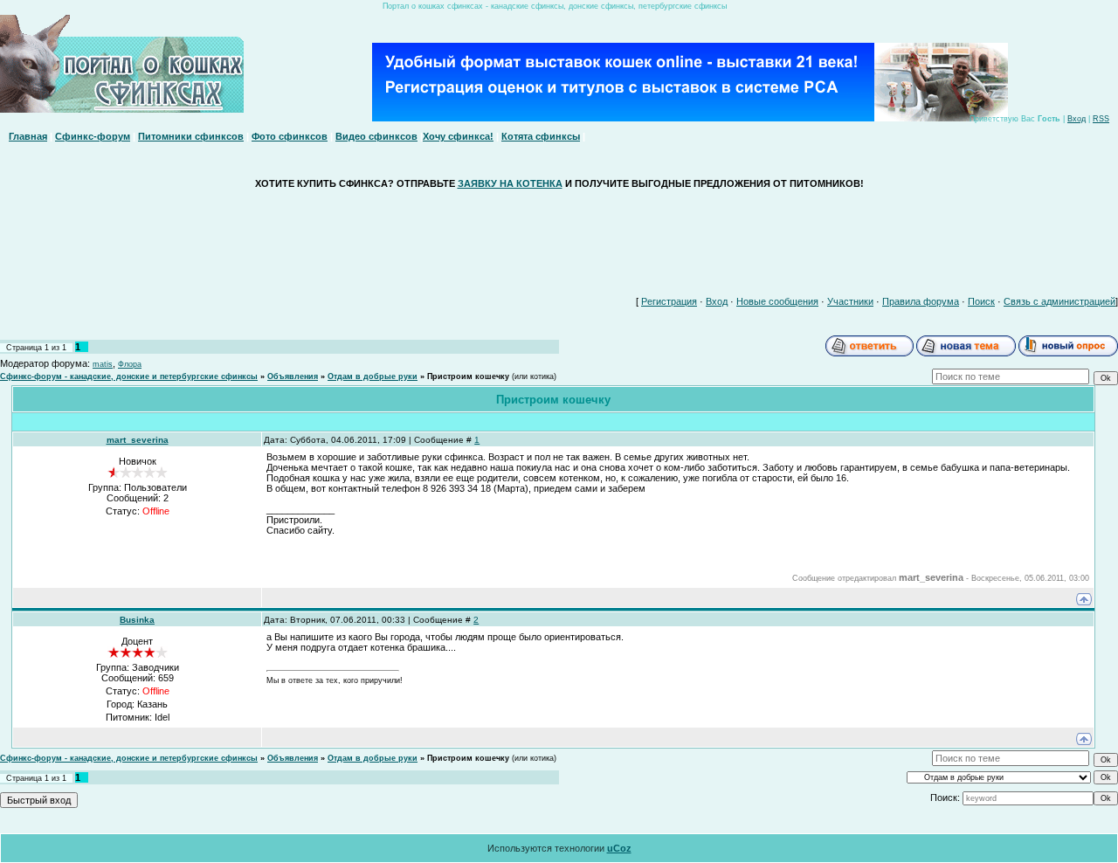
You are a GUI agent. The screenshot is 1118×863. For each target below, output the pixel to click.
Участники (850, 301)
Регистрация (669, 301)
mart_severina (138, 440)
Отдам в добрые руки (373, 376)
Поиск (981, 301)
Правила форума (920, 301)
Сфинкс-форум (92, 136)
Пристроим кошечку (468, 376)
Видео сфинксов (376, 136)
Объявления (292, 376)
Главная (28, 136)
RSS (1101, 118)
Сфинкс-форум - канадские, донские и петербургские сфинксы (129, 376)
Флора (129, 364)
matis (103, 364)
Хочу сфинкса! (458, 136)
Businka (137, 620)
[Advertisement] (559, 238)
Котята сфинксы (540, 136)
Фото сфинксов (290, 136)
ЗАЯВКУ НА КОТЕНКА (510, 183)
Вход (1076, 118)
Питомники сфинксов (191, 136)
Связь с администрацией (1059, 301)
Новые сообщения (777, 301)
